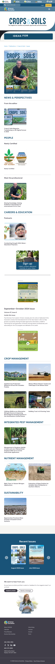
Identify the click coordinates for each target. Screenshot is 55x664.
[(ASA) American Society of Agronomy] (16, 1)
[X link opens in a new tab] (8, 645)
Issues (28, 46)
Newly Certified (10, 143)
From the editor (10, 103)
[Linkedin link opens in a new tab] (11, 645)
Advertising (31, 627)
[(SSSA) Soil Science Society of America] (38, 1)
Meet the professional (13, 178)
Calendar (6, 629)
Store (29, 634)
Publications (12, 46)
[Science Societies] (5, 1)
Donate (48, 5)
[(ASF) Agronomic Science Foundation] (49, 1)
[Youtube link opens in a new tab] (14, 645)
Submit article (10, 591)
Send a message (25, 591)
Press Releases (8, 632)
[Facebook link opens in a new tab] (5, 645)
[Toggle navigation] (49, 9)
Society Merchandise (9, 634)
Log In (42, 5)
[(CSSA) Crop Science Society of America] (27, 1)
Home (5, 46)
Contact (30, 629)
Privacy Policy (29, 661)
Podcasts (8, 218)
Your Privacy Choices (39, 661)
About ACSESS (8, 627)
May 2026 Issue (16, 568)
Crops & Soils (21, 46)
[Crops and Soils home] (27, 22)
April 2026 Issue (34, 568)
